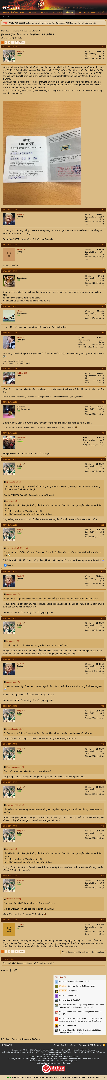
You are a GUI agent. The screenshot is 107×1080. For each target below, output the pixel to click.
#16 (102, 744)
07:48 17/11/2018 (10, 271)
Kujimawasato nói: (13, 767)
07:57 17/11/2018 (10, 368)
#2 (103, 210)
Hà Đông (101, 934)
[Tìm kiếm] (103, 12)
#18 (102, 826)
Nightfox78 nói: (12, 482)
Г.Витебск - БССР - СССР (94, 347)
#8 (103, 402)
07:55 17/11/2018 (10, 333)
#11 (102, 525)
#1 (103, 46)
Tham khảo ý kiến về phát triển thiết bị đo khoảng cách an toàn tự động (80, 1031)
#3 (103, 245)
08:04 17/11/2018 (10, 459)
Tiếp (21, 42)
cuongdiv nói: (11, 594)
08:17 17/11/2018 (10, 920)
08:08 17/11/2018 (10, 659)
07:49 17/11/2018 (10, 306)
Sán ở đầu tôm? (69, 1000)
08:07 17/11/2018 (10, 571)
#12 (102, 571)
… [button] (13, 42)
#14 (102, 659)
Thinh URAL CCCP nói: (15, 548)
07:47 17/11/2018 (10, 210)
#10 (102, 459)
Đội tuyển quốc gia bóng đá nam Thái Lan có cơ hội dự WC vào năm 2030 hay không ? (81, 1006)
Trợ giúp (82, 1045)
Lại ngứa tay (68, 991)
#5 (103, 306)
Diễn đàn (69, 12)
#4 (103, 271)
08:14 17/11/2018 (10, 782)
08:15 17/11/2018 (10, 826)
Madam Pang (68, 995)
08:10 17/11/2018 (10, 744)
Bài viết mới (60, 977)
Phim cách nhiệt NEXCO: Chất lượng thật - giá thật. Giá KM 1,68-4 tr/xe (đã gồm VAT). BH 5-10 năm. (56, 1077)
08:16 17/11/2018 (10, 876)
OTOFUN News (94, 1045)
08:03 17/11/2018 (10, 433)
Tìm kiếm (5, 17)
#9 (103, 433)
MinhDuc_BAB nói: (14, 805)
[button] (61, 12)
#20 (102, 920)
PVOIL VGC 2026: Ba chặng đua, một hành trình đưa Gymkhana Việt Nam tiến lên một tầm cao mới (52, 23)
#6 (103, 333)
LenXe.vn (32, 12)
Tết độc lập (67, 1025)
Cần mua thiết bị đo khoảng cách (77, 986)
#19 (102, 876)
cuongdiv (7, 38)
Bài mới (56, 12)
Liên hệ (56, 1045)
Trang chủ (44, 12)
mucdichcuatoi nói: (14, 729)
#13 (102, 618)
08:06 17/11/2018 (10, 525)
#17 (102, 782)
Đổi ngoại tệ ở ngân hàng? (74, 981)
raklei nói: (10, 501)
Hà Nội (101, 383)
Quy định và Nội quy (69, 1045)
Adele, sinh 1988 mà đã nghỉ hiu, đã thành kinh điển (80, 1012)
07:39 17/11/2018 (10, 46)
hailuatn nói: (11, 641)
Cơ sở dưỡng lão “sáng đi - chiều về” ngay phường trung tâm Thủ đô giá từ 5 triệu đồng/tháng (80, 1019)
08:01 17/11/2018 (10, 402)
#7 (103, 368)
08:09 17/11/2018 (10, 706)
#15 (102, 706)
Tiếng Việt (8, 1045)
